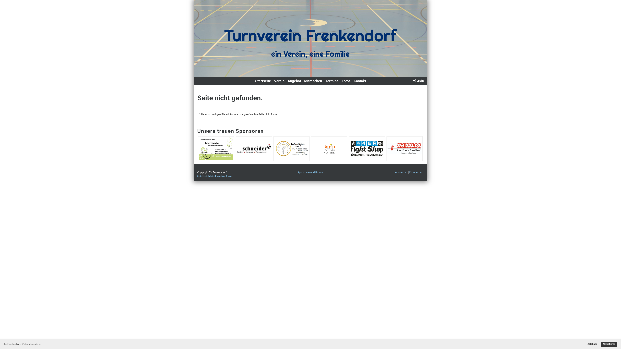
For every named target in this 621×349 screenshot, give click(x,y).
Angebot (294, 81)
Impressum (401, 172)
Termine (331, 81)
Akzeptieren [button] (609, 344)
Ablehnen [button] (592, 344)
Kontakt (360, 81)
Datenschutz (416, 172)
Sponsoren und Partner (310, 172)
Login (420, 80)
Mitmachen (313, 81)
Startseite (263, 81)
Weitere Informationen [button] (31, 344)
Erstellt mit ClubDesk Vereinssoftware (214, 176)
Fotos (346, 81)
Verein (279, 81)
